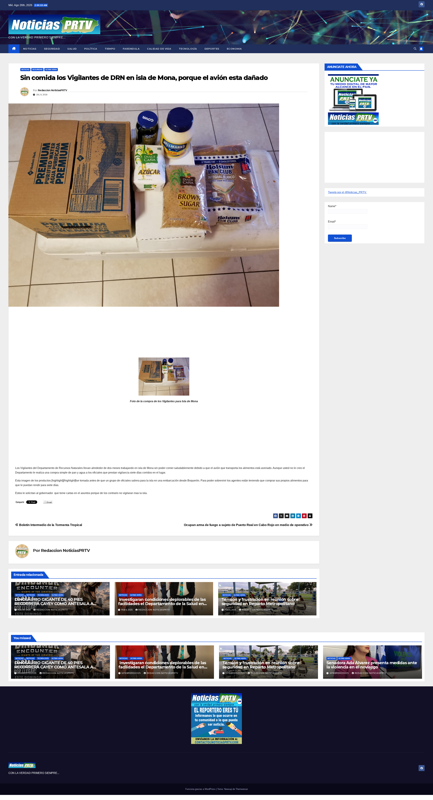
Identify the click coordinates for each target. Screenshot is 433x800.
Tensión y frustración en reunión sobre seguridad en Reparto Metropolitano (260, 601)
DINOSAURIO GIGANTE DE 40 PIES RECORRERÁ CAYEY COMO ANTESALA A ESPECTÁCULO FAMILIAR (54, 603)
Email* (332, 221)
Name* (332, 206)
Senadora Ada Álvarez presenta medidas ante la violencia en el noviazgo (371, 664)
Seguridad (52, 48)
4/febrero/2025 (339, 673)
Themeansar (242, 789)
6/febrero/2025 (131, 673)
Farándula (131, 48)
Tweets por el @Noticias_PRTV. (347, 192)
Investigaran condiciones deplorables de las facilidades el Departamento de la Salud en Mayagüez (162, 603)
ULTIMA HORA (51, 69)
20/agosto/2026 (27, 673)
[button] (415, 48)
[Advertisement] (116, 333)
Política (90, 48)
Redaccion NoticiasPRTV (52, 90)
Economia (234, 48)
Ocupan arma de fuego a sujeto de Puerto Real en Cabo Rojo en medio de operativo (246, 525)
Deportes (211, 48)
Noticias (30, 48)
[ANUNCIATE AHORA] (353, 99)
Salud (72, 48)
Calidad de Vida (159, 48)
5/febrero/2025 (235, 673)
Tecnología (188, 48)
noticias (20, 595)
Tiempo (110, 48)
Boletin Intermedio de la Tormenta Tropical (50, 525)
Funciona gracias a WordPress (200, 789)
